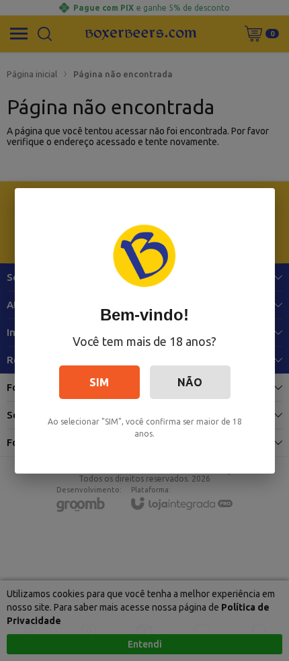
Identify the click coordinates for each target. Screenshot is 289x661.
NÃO (189, 382)
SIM (99, 382)
